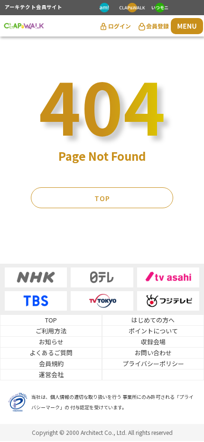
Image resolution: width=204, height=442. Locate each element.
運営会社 (51, 374)
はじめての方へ (153, 319)
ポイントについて (153, 330)
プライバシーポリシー (153, 363)
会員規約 (51, 363)
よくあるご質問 (51, 352)
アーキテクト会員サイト (33, 7)
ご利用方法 (51, 330)
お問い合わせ (153, 352)
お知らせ (51, 341)
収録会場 (153, 341)
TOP (102, 198)
